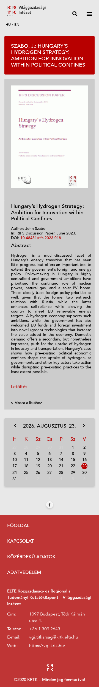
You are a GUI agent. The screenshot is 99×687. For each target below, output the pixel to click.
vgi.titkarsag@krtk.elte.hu (53, 637)
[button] (74, 13)
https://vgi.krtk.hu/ (47, 645)
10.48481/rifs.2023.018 (40, 237)
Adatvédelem (24, 572)
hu (8, 24)
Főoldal (18, 525)
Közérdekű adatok (31, 557)
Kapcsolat (20, 541)
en (16, 24)
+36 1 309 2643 (44, 629)
